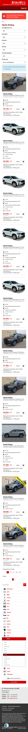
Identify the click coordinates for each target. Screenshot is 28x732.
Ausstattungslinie (7, 53)
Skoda (8, 638)
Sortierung (5, 59)
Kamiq (5, 650)
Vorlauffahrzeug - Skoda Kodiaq (14, 145)
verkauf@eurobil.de (12, 698)
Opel (8, 627)
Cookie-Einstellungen (7, 710)
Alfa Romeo (10, 589)
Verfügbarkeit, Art (7, 28)
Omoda (8, 624)
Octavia (5, 656)
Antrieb (4, 46)
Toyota (8, 671)
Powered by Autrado (22, 728)
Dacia (8, 603)
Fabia (5, 648)
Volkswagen (10, 674)
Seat (8, 635)
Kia (7, 618)
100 (16, 572)
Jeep (8, 615)
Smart (8, 668)
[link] (23, 109)
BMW (8, 595)
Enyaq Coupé (6, 646)
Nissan (8, 621)
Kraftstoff (4, 34)
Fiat (8, 606)
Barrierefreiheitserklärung (14, 706)
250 (20, 572)
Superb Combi (7, 664)
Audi (8, 592)
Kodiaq (5, 654)
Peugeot (9, 630)
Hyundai (9, 612)
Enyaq (5, 644)
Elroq (5, 642)
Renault (9, 632)
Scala (5, 660)
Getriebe (4, 40)
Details (18, 109)
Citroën (8, 597)
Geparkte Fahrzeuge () (14, 678)
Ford (8, 609)
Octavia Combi (7, 658)
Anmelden (4, 706)
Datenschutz (11, 708)
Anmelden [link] (14, 682)
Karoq (5, 652)
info (3, 21)
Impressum (4, 708)
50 (13, 572)
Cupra (8, 600)
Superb (5, 662)
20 (10, 572)
